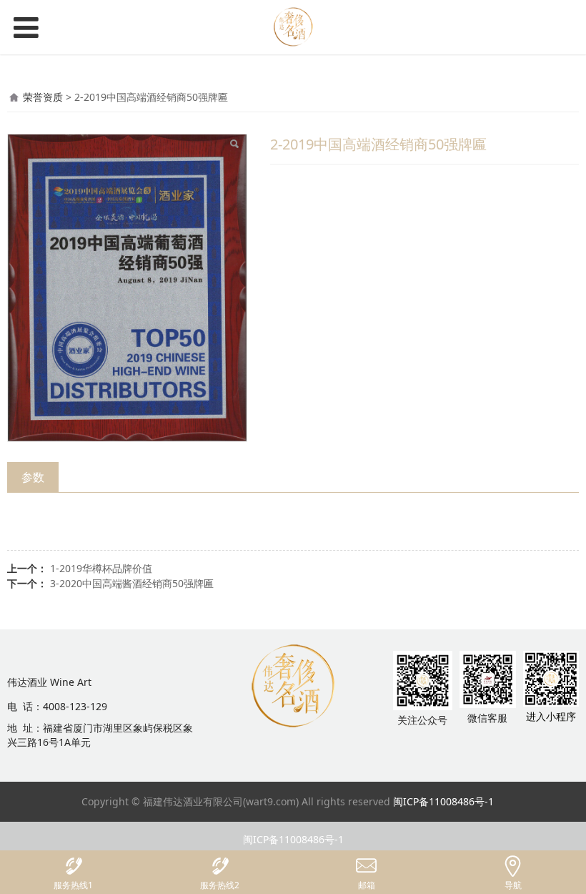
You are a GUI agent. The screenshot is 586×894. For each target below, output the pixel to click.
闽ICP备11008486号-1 (443, 801)
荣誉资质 (43, 97)
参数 (32, 477)
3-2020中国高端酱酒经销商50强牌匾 (132, 583)
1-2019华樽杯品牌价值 (101, 568)
